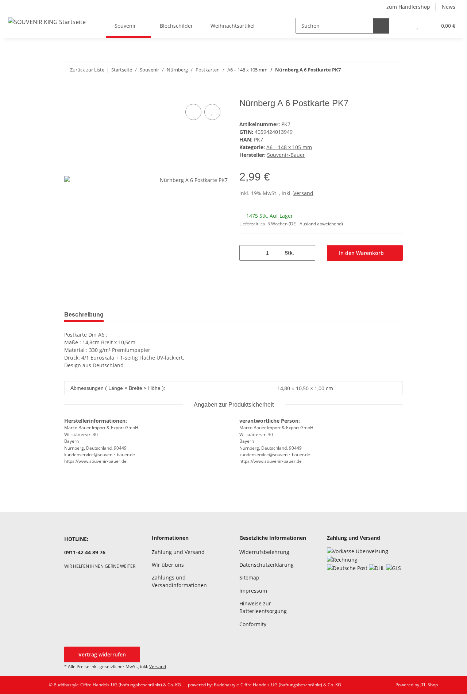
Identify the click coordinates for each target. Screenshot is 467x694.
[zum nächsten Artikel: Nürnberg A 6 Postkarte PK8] (395, 70)
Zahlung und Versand (178, 551)
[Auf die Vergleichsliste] (193, 112)
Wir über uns (168, 564)
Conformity (252, 624)
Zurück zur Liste (87, 69)
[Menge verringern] (247, 252)
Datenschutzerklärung (266, 564)
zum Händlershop (408, 6)
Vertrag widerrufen (102, 654)
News (448, 6)
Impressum (253, 590)
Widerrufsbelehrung (264, 551)
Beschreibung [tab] (84, 314)
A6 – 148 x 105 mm (289, 147)
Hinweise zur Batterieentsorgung (263, 607)
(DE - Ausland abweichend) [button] (316, 224)
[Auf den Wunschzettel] (212, 112)
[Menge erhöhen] (307, 252)
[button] (402, 25)
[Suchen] (381, 26)
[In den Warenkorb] (70, 94)
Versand (303, 193)
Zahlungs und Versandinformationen (179, 581)
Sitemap (249, 577)
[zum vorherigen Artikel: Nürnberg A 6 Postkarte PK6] (379, 70)
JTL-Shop (429, 685)
